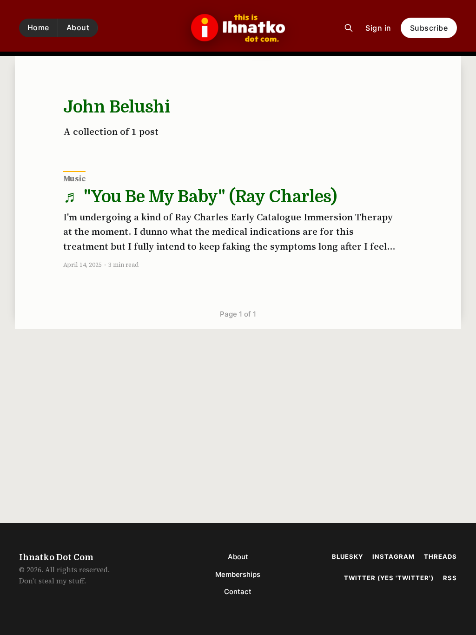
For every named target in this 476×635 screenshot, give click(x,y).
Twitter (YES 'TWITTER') (389, 578)
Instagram (393, 556)
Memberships (237, 574)
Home (38, 27)
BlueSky (347, 556)
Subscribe (429, 28)
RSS (450, 578)
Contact (237, 591)
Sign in (378, 28)
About (78, 27)
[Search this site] (348, 27)
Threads (440, 556)
